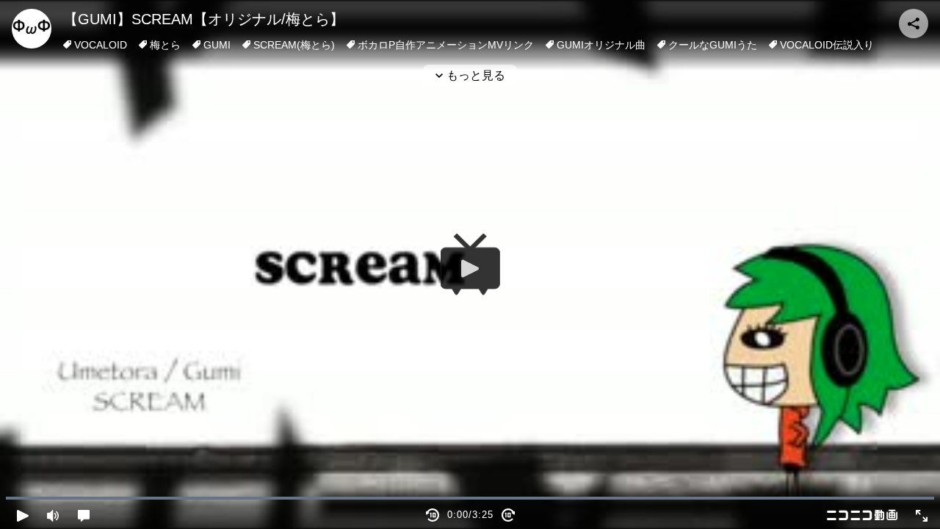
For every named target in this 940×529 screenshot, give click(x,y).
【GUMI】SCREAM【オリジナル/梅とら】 (203, 19)
